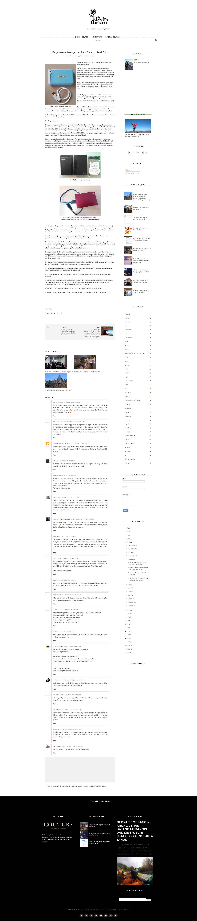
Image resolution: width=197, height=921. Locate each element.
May (129, 591)
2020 (128, 535)
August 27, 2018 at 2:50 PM (67, 475)
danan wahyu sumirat (61, 443)
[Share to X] (55, 313)
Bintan (127, 326)
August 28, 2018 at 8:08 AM (72, 595)
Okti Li (55, 580)
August (130, 559)
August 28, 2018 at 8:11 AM (70, 609)
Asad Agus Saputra (59, 421)
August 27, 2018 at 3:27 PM (70, 497)
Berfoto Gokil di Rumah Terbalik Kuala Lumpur (140, 281)
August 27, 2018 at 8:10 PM (66, 536)
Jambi (126, 357)
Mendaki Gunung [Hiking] (132, 400)
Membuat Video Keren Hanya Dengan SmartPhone (137, 563)
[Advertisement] (140, 92)
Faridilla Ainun (58, 729)
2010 (128, 635)
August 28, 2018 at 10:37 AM (75, 680)
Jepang (127, 365)
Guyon (127, 345)
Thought (127, 451)
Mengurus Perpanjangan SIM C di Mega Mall (141, 291)
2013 (128, 624)
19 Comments (89, 56)
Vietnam (127, 463)
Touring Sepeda (130, 459)
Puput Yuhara (58, 402)
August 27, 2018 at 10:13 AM (75, 421)
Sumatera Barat (130, 443)
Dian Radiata (57, 558)
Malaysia (127, 396)
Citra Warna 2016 (130, 338)
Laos (126, 388)
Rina (137, 60)
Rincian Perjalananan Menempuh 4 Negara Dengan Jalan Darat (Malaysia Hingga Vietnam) (141, 197)
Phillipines (128, 412)
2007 (128, 645)
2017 (128, 610)
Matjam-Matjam (112, 37)
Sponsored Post (130, 436)
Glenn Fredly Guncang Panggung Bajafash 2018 (141, 271)
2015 (128, 617)
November (131, 549)
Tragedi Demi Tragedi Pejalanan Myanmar (140, 218)
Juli (54, 631)
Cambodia (128, 330)
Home (77, 37)
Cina (126, 334)
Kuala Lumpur (129, 381)
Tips (50, 309)
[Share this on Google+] (58, 313)
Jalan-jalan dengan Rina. (96, 910)
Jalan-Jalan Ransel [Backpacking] (135, 353)
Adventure (97, 37)
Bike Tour (128, 322)
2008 (128, 642)
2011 (128, 631)
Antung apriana (58, 709)
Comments (130, 173)
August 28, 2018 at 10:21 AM (72, 646)
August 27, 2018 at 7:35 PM (85, 519)
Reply (54, 416)
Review (127, 420)
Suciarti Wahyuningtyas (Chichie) (65, 519)
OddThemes (124, 910)
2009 (128, 638)
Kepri (126, 377)
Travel (85, 37)
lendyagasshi (58, 646)
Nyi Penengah (58, 746)
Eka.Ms (55, 475)
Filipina (127, 341)
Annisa (55, 536)
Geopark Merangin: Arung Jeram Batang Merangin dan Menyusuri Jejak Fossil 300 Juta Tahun (135, 830)
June (130, 588)
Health (127, 349)
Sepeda (127, 424)
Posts (129, 170)
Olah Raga (128, 408)
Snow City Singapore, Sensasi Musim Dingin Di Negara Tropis (141, 260)
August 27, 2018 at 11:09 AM (78, 443)
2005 (128, 653)
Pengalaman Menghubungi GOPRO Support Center (141, 239)
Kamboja (127, 373)
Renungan (128, 416)
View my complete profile (141, 62)
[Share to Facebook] (51, 313)
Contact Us (98, 40)
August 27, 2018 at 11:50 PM (67, 580)
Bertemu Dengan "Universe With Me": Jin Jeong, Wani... (138, 568)
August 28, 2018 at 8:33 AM (65, 631)
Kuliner (127, 385)
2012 (128, 628)
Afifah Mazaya (58, 595)
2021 (128, 532)
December (131, 545)
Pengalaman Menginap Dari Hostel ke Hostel (142, 249)
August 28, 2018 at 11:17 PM (72, 695)
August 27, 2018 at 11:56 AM (67, 460)
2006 (128, 649)
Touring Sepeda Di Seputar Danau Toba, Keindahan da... (138, 579)
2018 (128, 542)
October (131, 552)
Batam (127, 318)
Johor (126, 369)
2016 (128, 614)
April (130, 595)
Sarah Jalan (57, 497)
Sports (127, 439)
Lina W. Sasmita (58, 695)
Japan (126, 361)
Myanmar (128, 404)
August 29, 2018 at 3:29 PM (73, 729)
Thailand (127, 447)
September (132, 556)
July (129, 584)
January (131, 606)
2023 (128, 528)
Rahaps (55, 460)
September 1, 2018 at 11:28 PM (72, 746)
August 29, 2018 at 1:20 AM (73, 709)
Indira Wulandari (59, 680)
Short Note (128, 428)
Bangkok (127, 314)
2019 (128, 539)
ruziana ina (57, 609)
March (130, 599)
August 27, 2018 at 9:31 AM (72, 402)
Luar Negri (128, 392)
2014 (128, 621)
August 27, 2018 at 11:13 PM (71, 558)
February (131, 602)
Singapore (128, 432)
